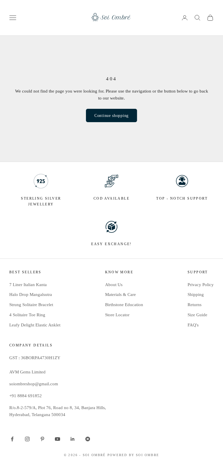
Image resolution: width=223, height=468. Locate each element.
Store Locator (117, 314)
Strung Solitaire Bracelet (31, 304)
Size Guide (197, 314)
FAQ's (193, 325)
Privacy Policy (201, 284)
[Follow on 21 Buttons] (88, 439)
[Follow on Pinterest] (42, 439)
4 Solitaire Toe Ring (27, 314)
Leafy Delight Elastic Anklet (34, 325)
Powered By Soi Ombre (133, 455)
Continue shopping (111, 115)
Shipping (196, 294)
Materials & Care (120, 294)
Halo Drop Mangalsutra (30, 294)
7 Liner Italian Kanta (28, 284)
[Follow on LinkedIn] (72, 439)
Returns (195, 304)
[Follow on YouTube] (57, 439)
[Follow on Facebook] (12, 439)
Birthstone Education (124, 304)
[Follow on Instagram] (27, 439)
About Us (114, 284)
